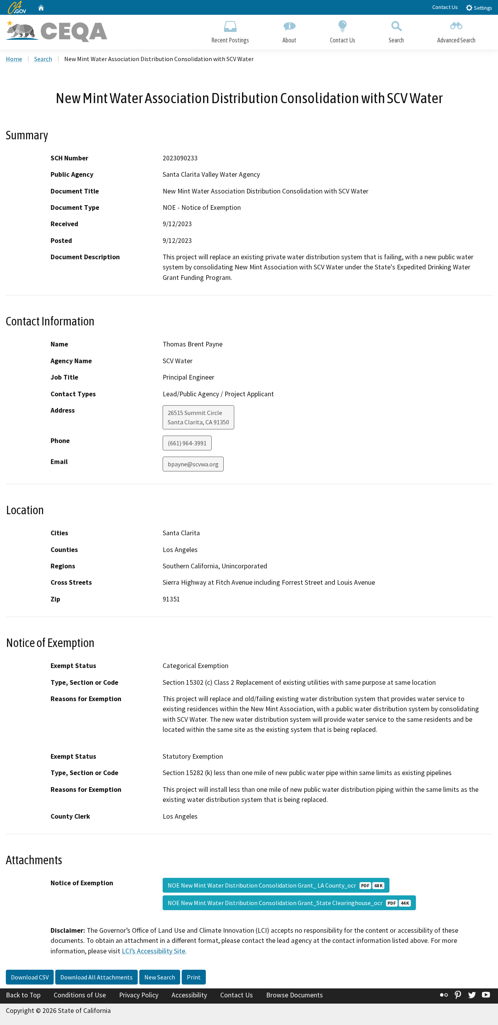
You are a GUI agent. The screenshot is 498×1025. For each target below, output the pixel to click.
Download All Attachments (96, 977)
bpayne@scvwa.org (193, 464)
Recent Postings (230, 40)
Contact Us (445, 7)
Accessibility (189, 995)
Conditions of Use (80, 995)
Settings (482, 8)
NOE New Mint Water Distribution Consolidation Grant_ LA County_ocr (275, 885)
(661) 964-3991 (187, 443)
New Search (159, 977)
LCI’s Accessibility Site (153, 951)
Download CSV (30, 977)
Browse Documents (294, 995)
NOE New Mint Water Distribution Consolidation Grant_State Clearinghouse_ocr (288, 903)
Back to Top (23, 995)
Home (14, 59)
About (289, 40)
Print (194, 977)
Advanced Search (456, 40)
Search (396, 40)
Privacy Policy (138, 995)
